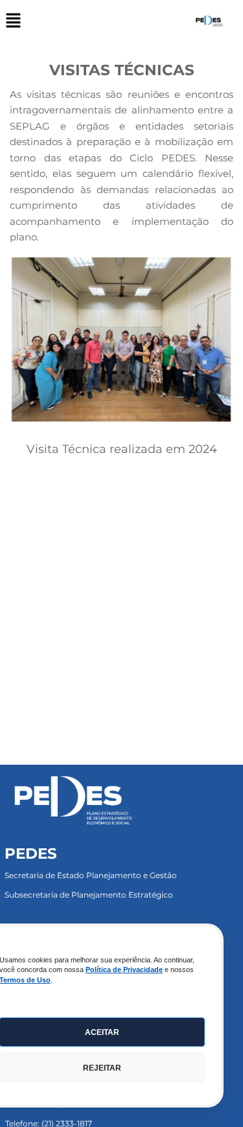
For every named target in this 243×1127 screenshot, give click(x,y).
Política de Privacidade (124, 969)
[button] (13, 21)
